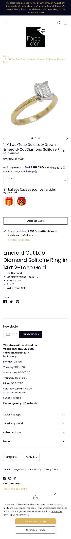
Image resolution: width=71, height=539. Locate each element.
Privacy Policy (51, 469)
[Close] (61, 494)
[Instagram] (8, 478)
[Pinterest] (13, 478)
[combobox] (35, 180)
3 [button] (39, 138)
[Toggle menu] (5, 22)
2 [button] (35, 138)
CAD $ (30, 457)
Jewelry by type (12, 414)
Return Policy (34, 469)
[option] (35, 101)
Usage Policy (19, 469)
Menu (6, 441)
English (11, 457)
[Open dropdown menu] (63, 414)
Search (7, 469)
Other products (12, 432)
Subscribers (30, 334)
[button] (35, 167)
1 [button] (32, 138)
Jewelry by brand (13, 423)
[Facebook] (3, 478)
